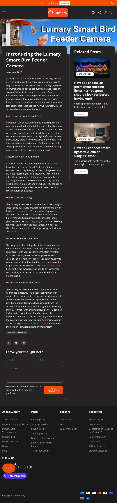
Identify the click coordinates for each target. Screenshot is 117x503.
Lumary (21, 495)
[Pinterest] (23, 343)
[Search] (100, 12)
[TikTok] (25, 467)
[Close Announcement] (112, 3)
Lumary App (95, 441)
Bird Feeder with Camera (17, 333)
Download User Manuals (43, 438)
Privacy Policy (38, 428)
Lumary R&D (8, 436)
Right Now (65, 3)
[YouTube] (30, 467)
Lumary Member (68, 428)
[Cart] (112, 12)
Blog (4, 450)
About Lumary (9, 419)
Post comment (53, 389)
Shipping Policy (39, 433)
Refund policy (38, 419)
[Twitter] (16, 343)
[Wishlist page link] (93, 12)
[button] (4, 12)
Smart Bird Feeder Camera (34, 323)
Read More (81, 114)
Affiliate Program (97, 446)
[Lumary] (58, 12)
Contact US (65, 419)
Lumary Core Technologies (9, 430)
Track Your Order (40, 450)
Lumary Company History (15, 424)
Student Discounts (98, 450)
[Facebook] (8, 343)
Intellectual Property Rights (41, 444)
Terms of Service (39, 424)
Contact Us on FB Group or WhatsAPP (101, 430)
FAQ (62, 424)
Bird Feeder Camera (52, 265)
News (5, 446)
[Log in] (106, 12)
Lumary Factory (10, 441)
